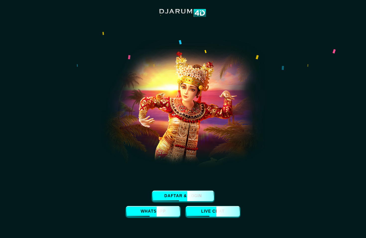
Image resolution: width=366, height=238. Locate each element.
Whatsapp (153, 211)
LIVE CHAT (213, 211)
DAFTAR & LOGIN (183, 196)
